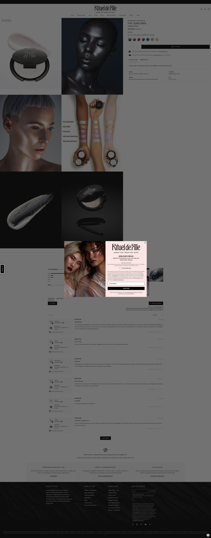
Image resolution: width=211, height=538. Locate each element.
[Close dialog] (145, 242)
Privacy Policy (115, 275)
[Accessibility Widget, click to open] (208, 535)
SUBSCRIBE (126, 288)
